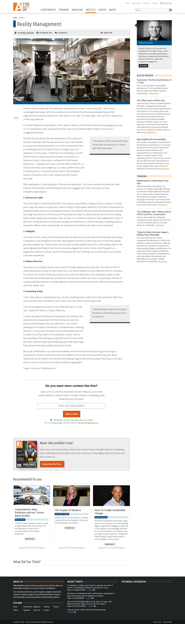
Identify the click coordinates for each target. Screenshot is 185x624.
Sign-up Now (71, 414)
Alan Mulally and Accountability (151, 139)
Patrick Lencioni (27, 33)
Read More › (154, 93)
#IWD (82, 585)
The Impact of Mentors (68, 510)
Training (64, 9)
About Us (36, 610)
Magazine (77, 9)
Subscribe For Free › (52, 464)
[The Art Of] (21, 10)
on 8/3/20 (88, 598)
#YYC (106, 588)
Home (127, 3)
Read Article (29, 539)
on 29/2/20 (70, 612)
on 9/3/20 (90, 590)
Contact (154, 3)
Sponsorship (136, 3)
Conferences (48, 9)
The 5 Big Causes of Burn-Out (151, 100)
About (112, 9)
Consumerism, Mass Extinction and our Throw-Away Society (29, 512)
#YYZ (94, 588)
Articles (91, 9)
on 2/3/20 (91, 606)
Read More (143, 65)
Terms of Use (157, 622)
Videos (102, 9)
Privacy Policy (56, 423)
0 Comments (63, 33)
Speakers (146, 3)
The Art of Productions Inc (87, 423)
